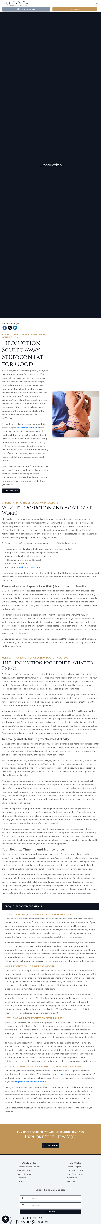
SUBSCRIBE (51, 1212)
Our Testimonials (25, 1174)
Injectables (72, 1177)
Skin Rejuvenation (75, 1174)
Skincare (71, 1181)
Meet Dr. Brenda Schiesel (29, 1166)
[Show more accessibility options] (5, 1219)
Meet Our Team (24, 1170)
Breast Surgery (74, 1166)
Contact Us (22, 1181)
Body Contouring (75, 1170)
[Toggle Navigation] (97, 3)
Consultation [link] (27, 9)
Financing (21, 1177)
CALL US (76, 9)
